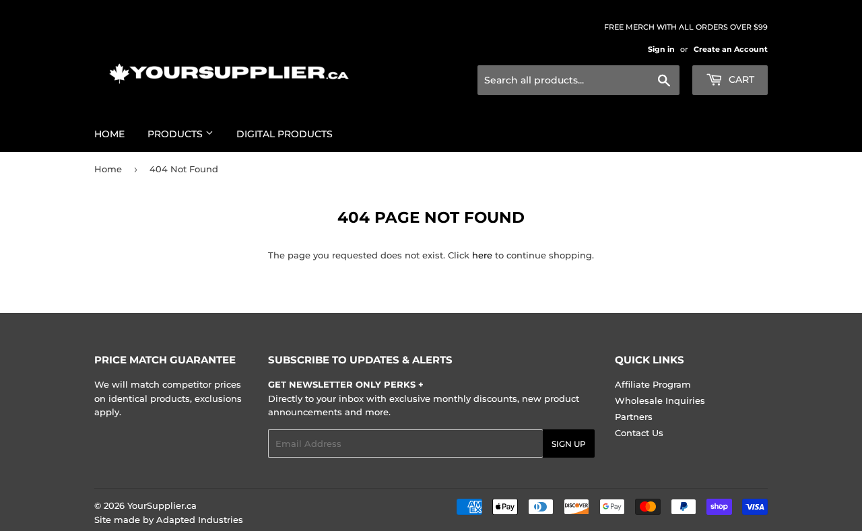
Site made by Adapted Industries (168, 519)
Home (109, 134)
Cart (740, 79)
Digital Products (284, 134)
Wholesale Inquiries (660, 400)
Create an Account (731, 49)
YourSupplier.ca (162, 505)
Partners (634, 416)
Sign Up (569, 444)
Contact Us (639, 432)
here (482, 255)
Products (176, 134)
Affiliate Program (653, 384)
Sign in (661, 49)
